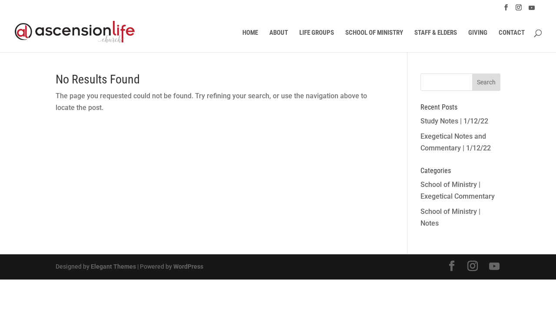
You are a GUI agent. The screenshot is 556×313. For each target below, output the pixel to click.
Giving (477, 33)
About (278, 33)
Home (250, 33)
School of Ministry (374, 33)
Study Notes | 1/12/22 (454, 121)
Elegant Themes (113, 266)
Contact (512, 33)
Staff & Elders (435, 33)
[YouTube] (531, 10)
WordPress (188, 266)
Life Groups (316, 33)
